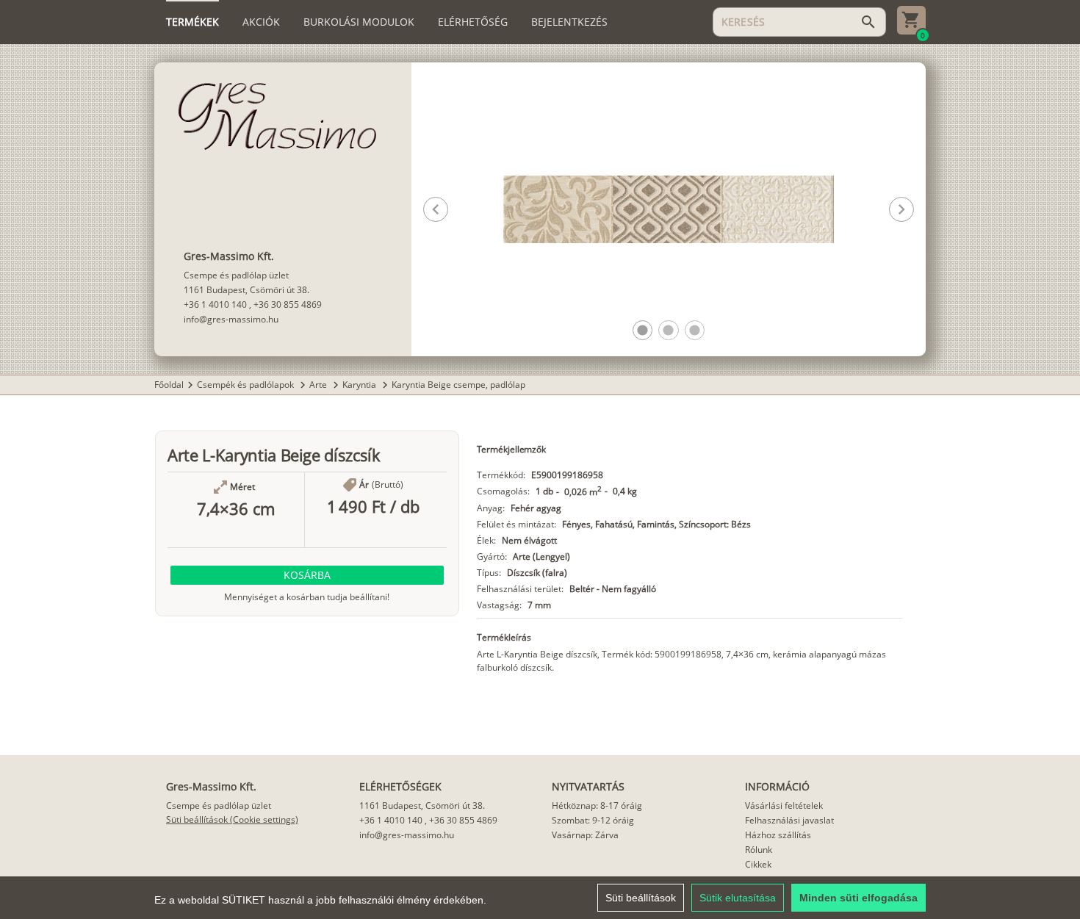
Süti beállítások (640, 898)
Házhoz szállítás (778, 835)
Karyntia (360, 384)
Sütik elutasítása (737, 898)
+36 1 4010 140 (215, 304)
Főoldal (169, 384)
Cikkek (758, 864)
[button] (642, 330)
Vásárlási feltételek (784, 805)
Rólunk (758, 849)
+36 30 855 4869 (287, 304)
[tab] (192, 22)
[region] (540, 897)
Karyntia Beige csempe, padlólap (458, 384)
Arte (319, 384)
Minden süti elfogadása (858, 898)
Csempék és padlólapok (246, 384)
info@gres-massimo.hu (231, 319)
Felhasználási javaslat (789, 820)
